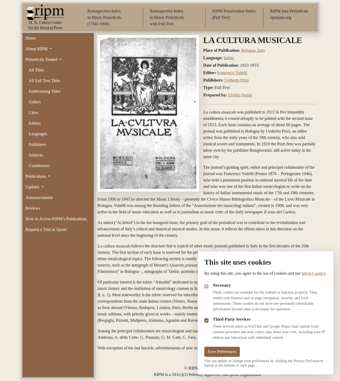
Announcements (39, 197)
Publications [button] (36, 176)
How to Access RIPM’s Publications (56, 219)
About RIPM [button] (37, 48)
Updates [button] (33, 187)
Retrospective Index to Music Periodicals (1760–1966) (104, 17)
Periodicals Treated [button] (42, 59)
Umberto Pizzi (236, 80)
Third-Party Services (231, 319)
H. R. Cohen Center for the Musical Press (45, 25)
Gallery (35, 102)
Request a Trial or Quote (46, 229)
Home (31, 38)
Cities (33, 112)
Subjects (36, 155)
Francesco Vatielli (232, 72)
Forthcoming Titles (44, 91)
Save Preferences (222, 351)
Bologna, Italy (253, 50)
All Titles (36, 70)
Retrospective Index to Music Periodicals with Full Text (167, 17)
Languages (38, 134)
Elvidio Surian (240, 95)
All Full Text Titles (44, 80)
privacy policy (313, 273)
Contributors (39, 165)
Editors (35, 123)
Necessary (222, 285)
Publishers (37, 144)
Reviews (33, 208)
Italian (229, 58)
